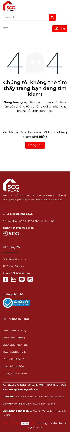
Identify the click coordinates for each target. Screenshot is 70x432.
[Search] (52, 17)
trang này (45, 111)
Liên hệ (60, 28)
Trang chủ (35, 145)
